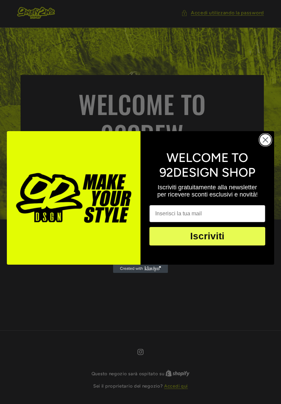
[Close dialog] (265, 140)
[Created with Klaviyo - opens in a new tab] (140, 269)
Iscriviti (207, 236)
